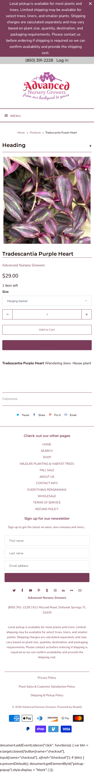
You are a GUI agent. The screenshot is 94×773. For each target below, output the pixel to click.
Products (36, 132)
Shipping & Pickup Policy (47, 695)
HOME (46, 444)
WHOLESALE (47, 496)
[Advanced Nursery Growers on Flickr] (72, 590)
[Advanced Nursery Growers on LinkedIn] (63, 590)
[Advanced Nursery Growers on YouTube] (31, 590)
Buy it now (47, 345)
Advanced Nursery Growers (23, 265)
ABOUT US (46, 477)
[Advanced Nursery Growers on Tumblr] (47, 590)
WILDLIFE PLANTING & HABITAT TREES (47, 464)
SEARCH (47, 451)
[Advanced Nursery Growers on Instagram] (55, 590)
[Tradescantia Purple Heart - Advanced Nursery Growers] (47, 200)
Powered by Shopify (69, 707)
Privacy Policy (47, 678)
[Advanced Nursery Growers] (47, 87)
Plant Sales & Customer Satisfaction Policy (47, 687)
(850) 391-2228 (39, 60)
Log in (62, 60)
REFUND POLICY (46, 509)
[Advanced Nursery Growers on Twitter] (14, 590)
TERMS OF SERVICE (47, 503)
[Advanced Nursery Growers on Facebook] (22, 590)
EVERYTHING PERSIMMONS (46, 490)
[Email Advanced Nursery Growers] (80, 590)
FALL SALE (47, 470)
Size (5, 292)
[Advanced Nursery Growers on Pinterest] (39, 590)
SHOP (47, 457)
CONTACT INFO (47, 483)
